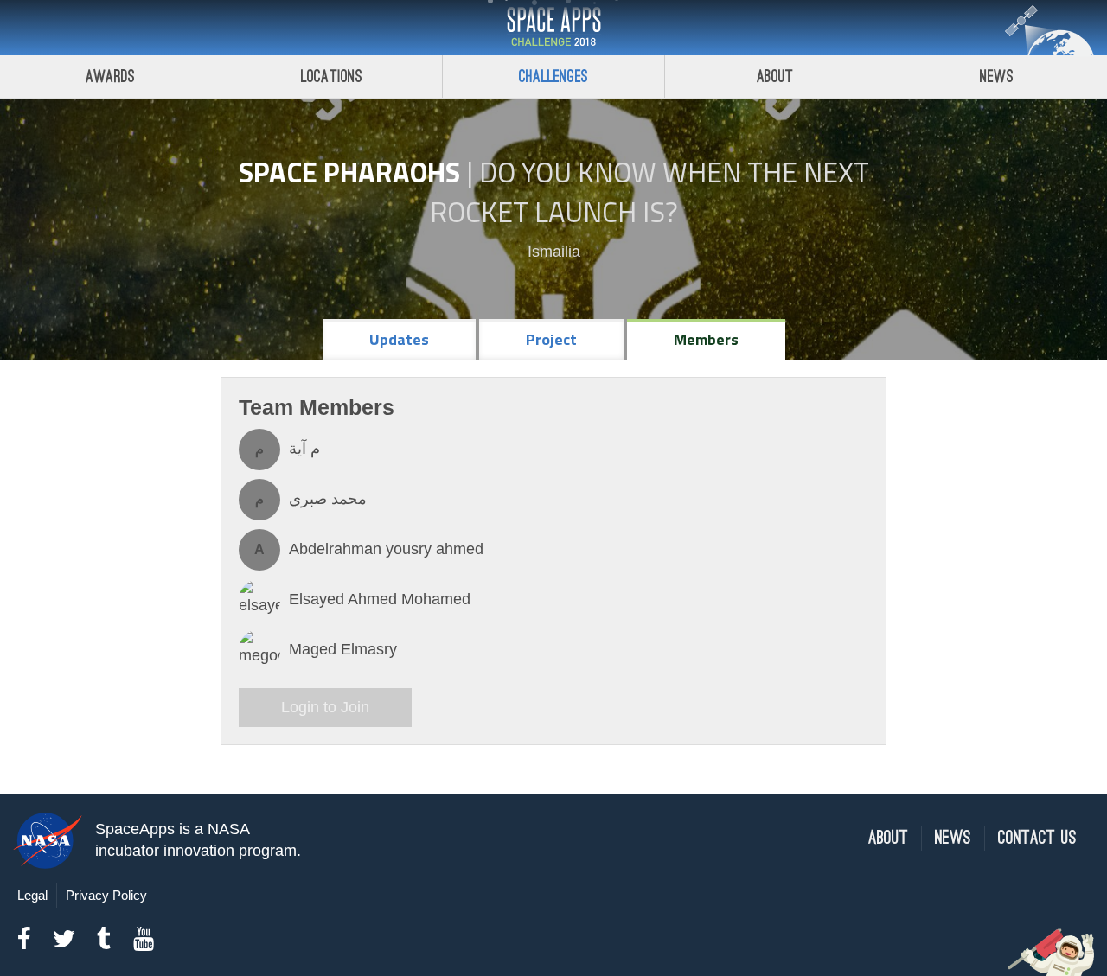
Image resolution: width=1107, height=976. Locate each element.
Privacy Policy (106, 895)
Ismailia (554, 251)
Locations (332, 76)
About (775, 76)
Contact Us (1037, 838)
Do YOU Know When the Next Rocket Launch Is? (649, 191)
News (997, 76)
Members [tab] (706, 339)
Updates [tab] (399, 339)
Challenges (553, 76)
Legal (32, 895)
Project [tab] (551, 339)
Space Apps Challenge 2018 (553, 27)
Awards (110, 76)
